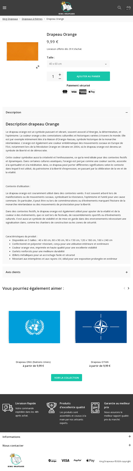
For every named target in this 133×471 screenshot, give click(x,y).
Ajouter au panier (88, 76)
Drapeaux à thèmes (32, 18)
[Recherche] (119, 8)
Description (13, 112)
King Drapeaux (10, 18)
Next (128, 288)
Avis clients (13, 272)
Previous (124, 288)
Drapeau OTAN (100, 362)
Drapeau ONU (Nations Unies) (33, 362)
